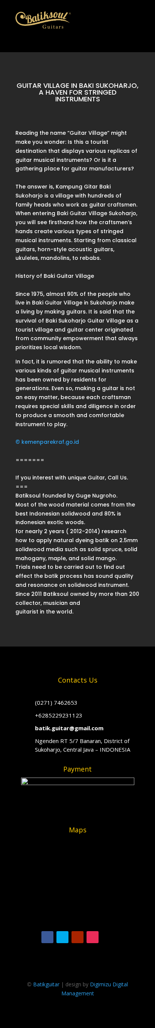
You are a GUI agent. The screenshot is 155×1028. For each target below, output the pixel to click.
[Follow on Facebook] (47, 937)
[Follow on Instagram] (93, 937)
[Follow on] (108, 937)
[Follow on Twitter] (62, 937)
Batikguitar (46, 984)
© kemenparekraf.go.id (47, 442)
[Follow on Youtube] (77, 937)
